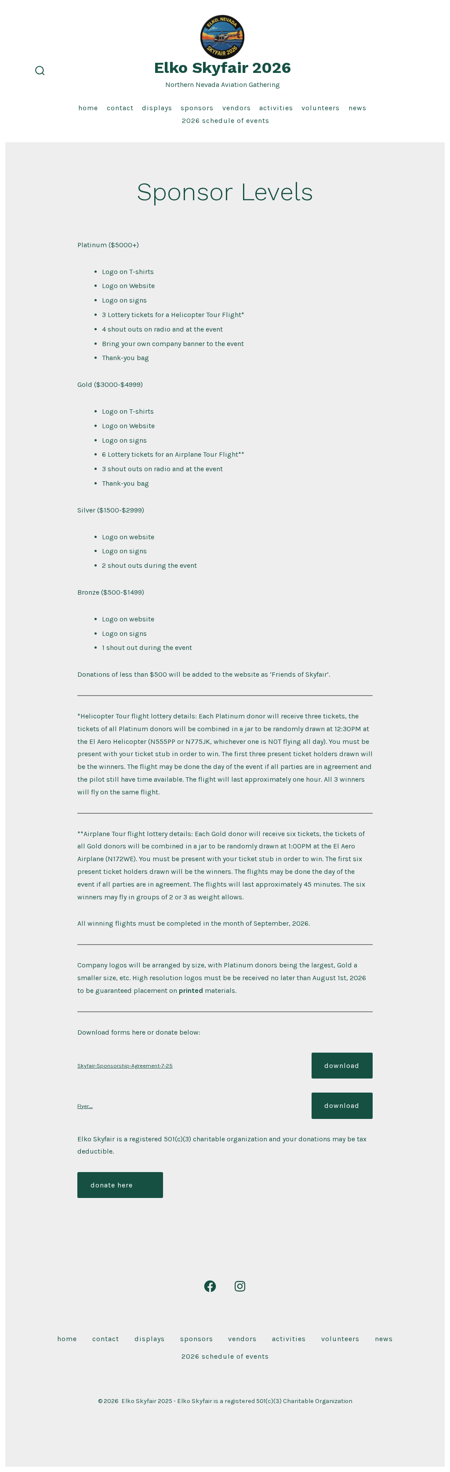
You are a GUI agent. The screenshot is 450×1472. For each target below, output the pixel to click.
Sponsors (197, 108)
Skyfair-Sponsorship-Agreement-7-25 (125, 1065)
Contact (120, 108)
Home (88, 108)
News (357, 108)
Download (341, 1065)
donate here (112, 1185)
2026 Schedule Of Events (225, 120)
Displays (157, 108)
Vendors (236, 108)
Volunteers (320, 108)
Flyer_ (85, 1106)
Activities (276, 108)
